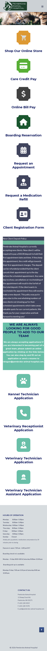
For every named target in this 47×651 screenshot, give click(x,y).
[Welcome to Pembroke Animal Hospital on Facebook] (41, 629)
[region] (23, 18)
